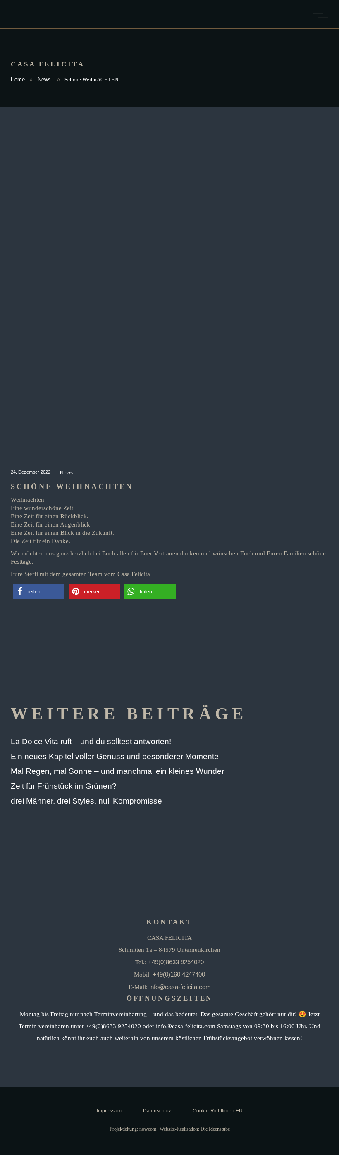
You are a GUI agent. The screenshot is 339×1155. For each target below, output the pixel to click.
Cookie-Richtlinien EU (218, 1111)
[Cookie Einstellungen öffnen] (18, 1144)
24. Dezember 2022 (31, 472)
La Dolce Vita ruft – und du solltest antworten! (91, 741)
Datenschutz (157, 1111)
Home (18, 79)
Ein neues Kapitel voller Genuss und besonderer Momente (115, 756)
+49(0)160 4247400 (179, 974)
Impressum (109, 1111)
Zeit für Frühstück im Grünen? (64, 786)
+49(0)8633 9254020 (176, 961)
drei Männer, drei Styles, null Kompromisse (86, 801)
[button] (38, 591)
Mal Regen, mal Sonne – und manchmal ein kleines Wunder (117, 771)
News (44, 79)
